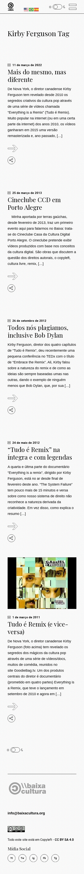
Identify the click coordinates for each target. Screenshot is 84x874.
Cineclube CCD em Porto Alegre (34, 203)
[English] (26, 9)
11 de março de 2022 (27, 65)
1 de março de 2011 (26, 617)
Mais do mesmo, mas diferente (37, 75)
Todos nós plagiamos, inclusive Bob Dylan (38, 331)
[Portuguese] (31, 9)
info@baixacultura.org (26, 813)
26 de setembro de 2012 (29, 321)
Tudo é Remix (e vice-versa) (38, 628)
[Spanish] (36, 9)
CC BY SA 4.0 (64, 840)
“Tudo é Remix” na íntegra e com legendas (40, 453)
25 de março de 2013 (27, 193)
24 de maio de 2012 (26, 443)
